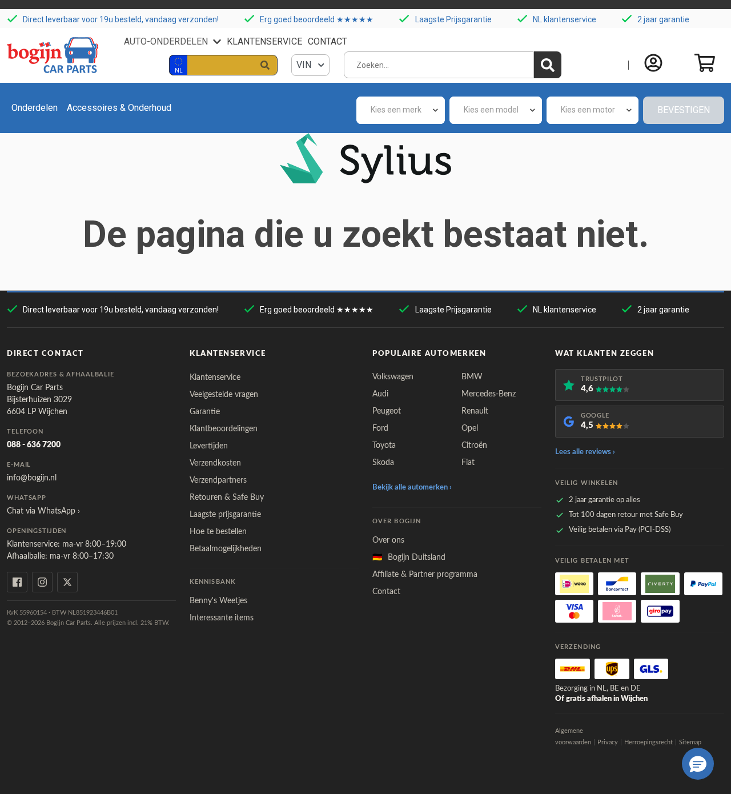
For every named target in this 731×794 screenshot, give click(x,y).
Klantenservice (264, 41)
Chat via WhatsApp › (43, 511)
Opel (469, 428)
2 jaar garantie (663, 19)
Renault (474, 411)
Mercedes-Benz (488, 394)
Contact (327, 41)
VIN (305, 64)
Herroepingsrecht (648, 742)
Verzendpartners (218, 480)
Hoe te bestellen (218, 532)
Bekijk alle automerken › (412, 487)
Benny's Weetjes (218, 601)
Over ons (388, 540)
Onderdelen (34, 107)
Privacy (607, 742)
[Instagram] (42, 582)
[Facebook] (17, 582)
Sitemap (690, 742)
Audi (380, 394)
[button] (698, 764)
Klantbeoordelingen (224, 429)
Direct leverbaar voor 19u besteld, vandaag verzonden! (121, 19)
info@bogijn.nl (32, 478)
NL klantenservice (564, 19)
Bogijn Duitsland (408, 558)
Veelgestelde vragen (224, 395)
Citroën (474, 446)
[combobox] (400, 110)
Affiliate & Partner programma (424, 575)
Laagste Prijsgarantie (453, 19)
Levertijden (209, 446)
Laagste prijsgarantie (225, 515)
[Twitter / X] (67, 582)
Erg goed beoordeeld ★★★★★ (316, 19)
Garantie (205, 412)
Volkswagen (392, 377)
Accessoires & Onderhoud (119, 107)
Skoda (383, 463)
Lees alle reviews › (585, 452)
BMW (472, 377)
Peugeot (386, 411)
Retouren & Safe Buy (227, 498)
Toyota (384, 446)
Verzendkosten (215, 463)
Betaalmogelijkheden (226, 549)
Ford (380, 428)
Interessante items (222, 618)
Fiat (468, 463)
